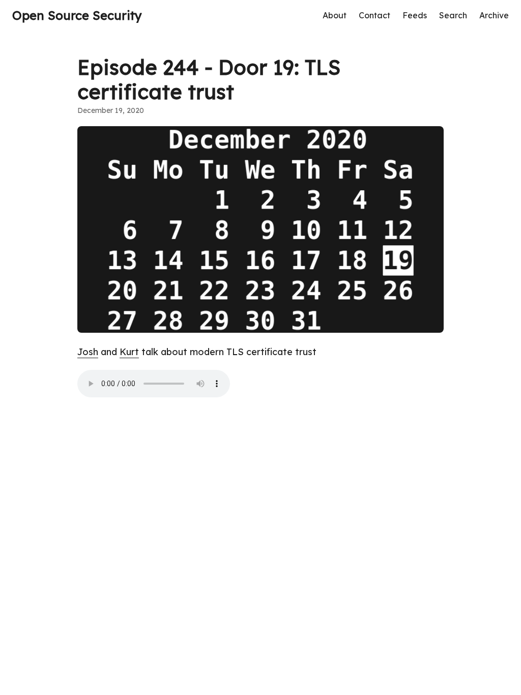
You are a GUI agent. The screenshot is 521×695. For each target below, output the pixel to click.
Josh (87, 352)
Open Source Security (77, 15)
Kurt (129, 352)
